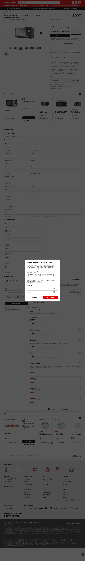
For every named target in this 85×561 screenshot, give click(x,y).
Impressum (34, 282)
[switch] (54, 288)
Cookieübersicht (39, 282)
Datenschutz (29, 282)
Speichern (34, 297)
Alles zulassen (50, 297)
